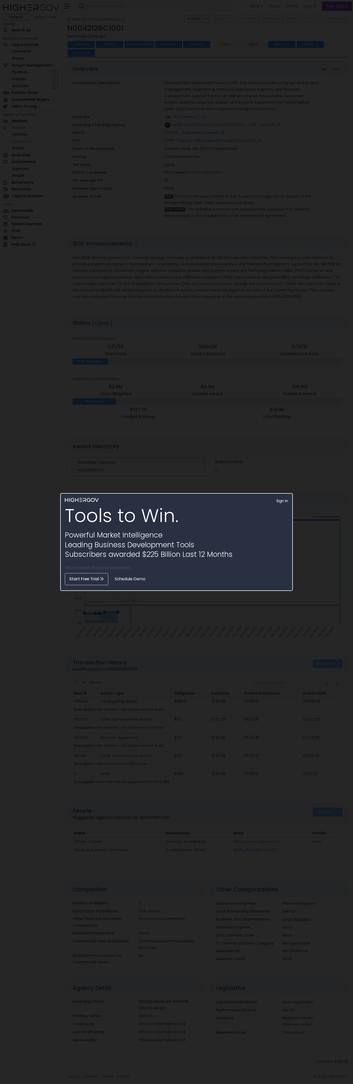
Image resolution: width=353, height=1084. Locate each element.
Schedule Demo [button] (130, 579)
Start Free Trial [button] (84, 579)
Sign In (282, 500)
